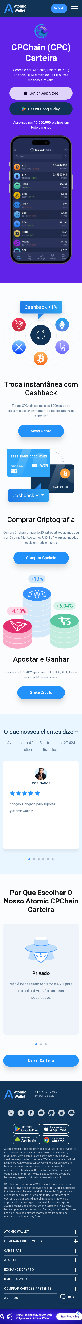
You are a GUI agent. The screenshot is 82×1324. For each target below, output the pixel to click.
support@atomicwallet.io (49, 1092)
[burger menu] (74, 8)
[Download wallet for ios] (55, 1129)
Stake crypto (41, 692)
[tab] (29, 859)
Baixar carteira (41, 1060)
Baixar (59, 8)
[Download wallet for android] (26, 1129)
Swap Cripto (41, 431)
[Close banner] (78, 1313)
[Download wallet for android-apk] (26, 1139)
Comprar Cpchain (41, 558)
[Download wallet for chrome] (55, 1139)
